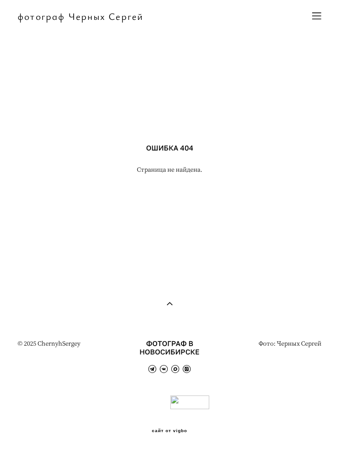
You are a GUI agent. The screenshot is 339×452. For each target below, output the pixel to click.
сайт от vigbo (169, 431)
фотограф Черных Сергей (80, 16)
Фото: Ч (270, 343)
